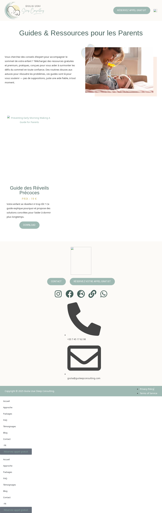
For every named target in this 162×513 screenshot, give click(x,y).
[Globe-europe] (81, 294)
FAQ (5, 420)
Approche (7, 407)
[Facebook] (70, 294)
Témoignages (9, 426)
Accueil (6, 401)
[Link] (92, 294)
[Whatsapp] (104, 294)
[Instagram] (58, 294)
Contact (7, 439)
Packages (7, 413)
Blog (5, 432)
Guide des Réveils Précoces (29, 190)
